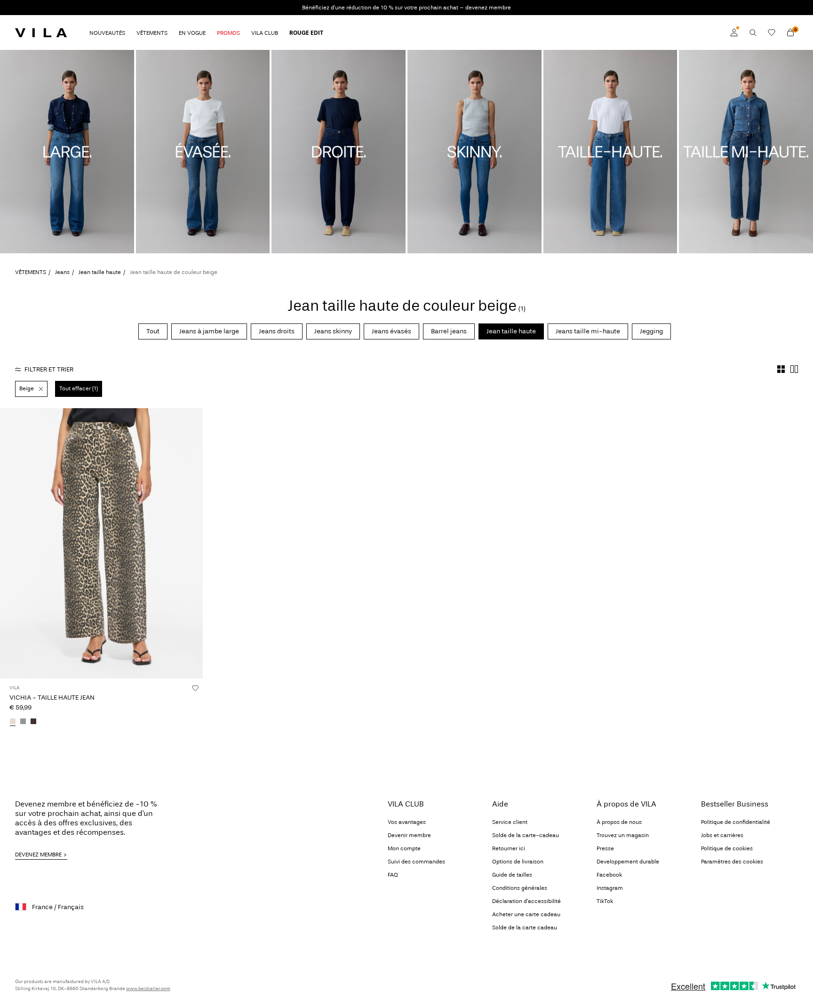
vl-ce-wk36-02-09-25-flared (189, 55)
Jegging (651, 331)
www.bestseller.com (148, 989)
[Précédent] (8, 543)
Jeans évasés (391, 331)
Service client (509, 822)
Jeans (62, 272)
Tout (152, 331)
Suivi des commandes (416, 861)
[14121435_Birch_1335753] (13, 722)
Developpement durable (628, 861)
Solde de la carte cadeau (524, 927)
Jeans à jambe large (209, 331)
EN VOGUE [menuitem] (192, 33)
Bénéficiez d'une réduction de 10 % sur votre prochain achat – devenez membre (406, 7)
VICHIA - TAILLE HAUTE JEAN (52, 698)
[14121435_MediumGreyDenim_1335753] (23, 722)
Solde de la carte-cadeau (525, 835)
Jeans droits (277, 331)
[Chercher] (752, 32)
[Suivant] (194, 543)
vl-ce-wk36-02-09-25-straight (328, 55)
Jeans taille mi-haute (588, 331)
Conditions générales (519, 888)
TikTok (605, 901)
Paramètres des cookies (732, 861)
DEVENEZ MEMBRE (38, 854)
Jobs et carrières (722, 835)
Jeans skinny (333, 331)
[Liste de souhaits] (771, 32)
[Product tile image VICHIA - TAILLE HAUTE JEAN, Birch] (101, 543)
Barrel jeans (449, 331)
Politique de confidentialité (735, 822)
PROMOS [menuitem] (228, 33)
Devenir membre (409, 835)
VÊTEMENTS (30, 272)
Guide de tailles (512, 874)
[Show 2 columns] (794, 369)
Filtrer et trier (48, 369)
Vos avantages (407, 822)
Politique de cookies (727, 848)
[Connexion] (733, 32)
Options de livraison (517, 861)
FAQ (393, 874)
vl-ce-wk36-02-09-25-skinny (462, 55)
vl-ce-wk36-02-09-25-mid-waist (740, 55)
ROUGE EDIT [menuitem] (306, 33)
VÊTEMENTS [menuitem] (151, 33)
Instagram (610, 888)
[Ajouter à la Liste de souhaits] (195, 688)
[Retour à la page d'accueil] (41, 32)
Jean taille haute (100, 272)
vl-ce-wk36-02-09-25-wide (52, 55)
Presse (605, 848)
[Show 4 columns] (781, 369)
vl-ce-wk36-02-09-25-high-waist (606, 55)
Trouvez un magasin (623, 835)
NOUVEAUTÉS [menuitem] (107, 33)
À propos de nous (619, 822)
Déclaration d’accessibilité (526, 901)
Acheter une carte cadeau (526, 914)
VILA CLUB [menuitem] (264, 33)
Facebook (609, 874)
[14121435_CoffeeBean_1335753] (33, 722)
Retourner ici (508, 848)
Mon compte (404, 848)
